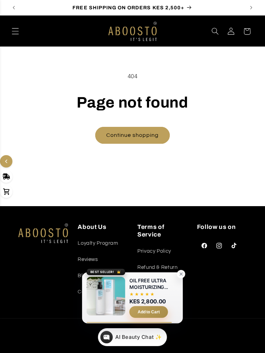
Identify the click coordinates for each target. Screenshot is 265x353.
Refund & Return (157, 267)
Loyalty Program (98, 243)
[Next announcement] (251, 7)
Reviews (88, 259)
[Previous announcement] (13, 7)
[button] (15, 31)
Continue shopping (132, 135)
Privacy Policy (154, 251)
